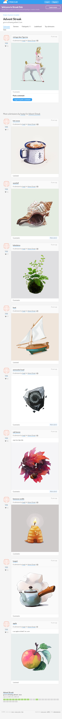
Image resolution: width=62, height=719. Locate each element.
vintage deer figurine (20, 37)
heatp (23, 40)
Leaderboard (38, 26)
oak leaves (16, 432)
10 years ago (54, 36)
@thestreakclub (57, 712)
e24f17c (48, 712)
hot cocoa (16, 121)
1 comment (16, 175)
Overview (16, 26)
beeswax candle (18, 499)
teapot (15, 561)
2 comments (16, 554)
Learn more (53, 7)
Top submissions (49, 26)
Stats (4, 30)
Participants (25, 26)
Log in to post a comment (22, 99)
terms (12, 712)
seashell (16, 183)
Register (55, 2)
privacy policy (18, 712)
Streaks (5, 15)
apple (15, 623)
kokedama (16, 245)
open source (43, 712)
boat (14, 307)
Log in (47, 2)
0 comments (16, 92)
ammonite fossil (18, 370)
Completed (16, 15)
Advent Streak (12, 19)
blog (22, 712)
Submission (6, 26)
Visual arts (10, 15)
